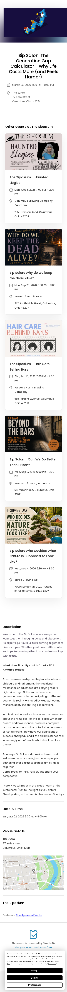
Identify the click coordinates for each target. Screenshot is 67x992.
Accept (34, 970)
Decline (34, 978)
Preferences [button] (52, 964)
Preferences (34, 985)
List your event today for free (33, 947)
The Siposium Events (29, 915)
